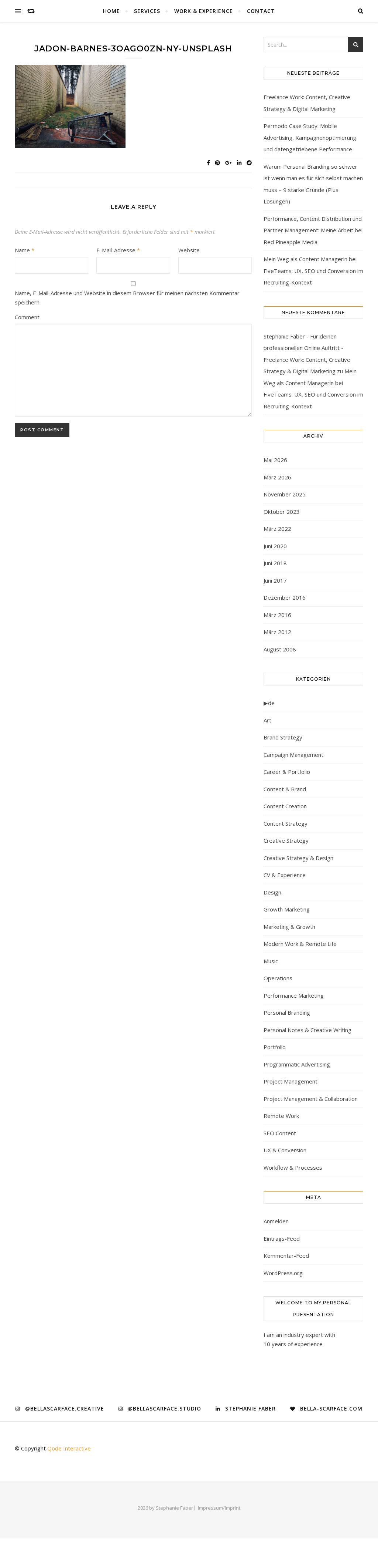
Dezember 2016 (285, 597)
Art (267, 720)
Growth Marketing (287, 909)
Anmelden (276, 1221)
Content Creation (285, 806)
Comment (27, 317)
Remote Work (281, 1115)
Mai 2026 (275, 460)
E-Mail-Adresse (118, 250)
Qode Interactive (69, 1448)
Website (189, 250)
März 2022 (277, 528)
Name (24, 250)
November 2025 (285, 494)
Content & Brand (285, 789)
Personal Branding (287, 1012)
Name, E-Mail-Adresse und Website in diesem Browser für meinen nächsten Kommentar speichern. (127, 297)
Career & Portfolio (287, 771)
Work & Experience (203, 10)
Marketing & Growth (289, 926)
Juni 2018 (275, 563)
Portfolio (275, 1047)
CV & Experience (285, 875)
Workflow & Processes (293, 1167)
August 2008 (280, 649)
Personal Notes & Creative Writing (307, 1030)
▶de (269, 703)
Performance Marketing (294, 995)
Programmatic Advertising (297, 1064)
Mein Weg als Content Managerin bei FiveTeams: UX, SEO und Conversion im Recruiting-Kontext (313, 270)
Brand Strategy (283, 737)
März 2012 (277, 632)
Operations (278, 978)
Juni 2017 (275, 580)
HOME (111, 10)
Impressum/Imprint (219, 1507)
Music (271, 961)
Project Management (290, 1081)
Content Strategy (285, 823)
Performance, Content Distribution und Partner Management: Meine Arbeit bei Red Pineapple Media (313, 230)
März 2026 (277, 477)
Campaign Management (293, 754)
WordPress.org (283, 1273)
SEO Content (280, 1133)
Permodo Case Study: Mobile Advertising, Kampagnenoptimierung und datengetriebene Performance (310, 137)
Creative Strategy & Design (298, 858)
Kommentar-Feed (286, 1255)
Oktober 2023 (282, 511)
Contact (261, 10)
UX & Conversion (285, 1150)
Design (272, 892)
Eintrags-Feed (282, 1238)
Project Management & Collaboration (311, 1098)
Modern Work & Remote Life (300, 943)
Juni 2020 (275, 546)
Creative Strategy (286, 840)
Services (147, 10)
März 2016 (277, 615)
